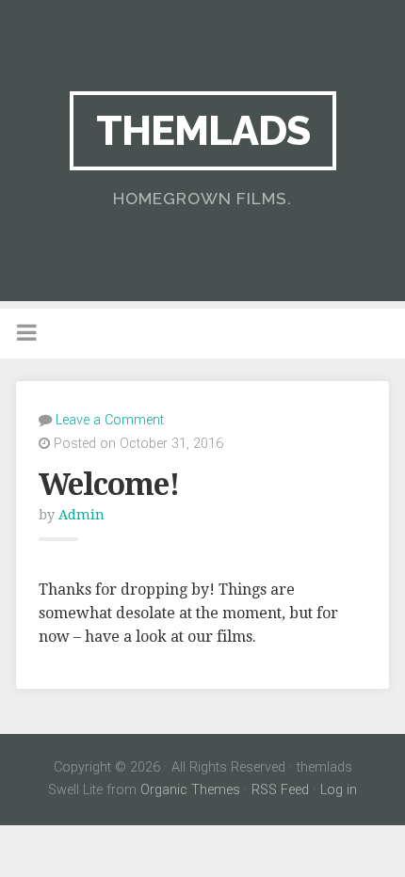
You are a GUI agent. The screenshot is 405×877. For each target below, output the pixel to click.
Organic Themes (190, 790)
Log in (338, 790)
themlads (203, 130)
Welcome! (109, 484)
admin (81, 514)
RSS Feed (280, 790)
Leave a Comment (110, 420)
